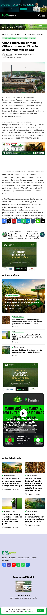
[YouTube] (14, 565)
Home (4, 34)
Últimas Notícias (14, 34)
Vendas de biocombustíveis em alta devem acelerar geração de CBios (27, 351)
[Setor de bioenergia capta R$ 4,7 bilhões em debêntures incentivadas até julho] (6, 335)
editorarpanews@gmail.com (18, 430)
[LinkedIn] (28, 565)
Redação (9, 55)
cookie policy (29, 611)
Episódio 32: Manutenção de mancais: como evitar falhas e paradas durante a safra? (23, 422)
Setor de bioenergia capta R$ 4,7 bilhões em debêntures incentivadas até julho (27, 337)
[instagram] (9, 565)
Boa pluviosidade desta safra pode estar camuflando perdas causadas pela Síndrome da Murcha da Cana (27, 322)
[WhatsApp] (23, 565)
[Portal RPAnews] (9, 15)
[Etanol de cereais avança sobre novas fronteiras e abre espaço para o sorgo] (23, 296)
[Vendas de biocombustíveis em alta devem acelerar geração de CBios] (6, 350)
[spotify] (18, 565)
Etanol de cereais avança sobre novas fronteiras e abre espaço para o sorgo (22, 302)
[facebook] (4, 565)
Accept (40, 610)
